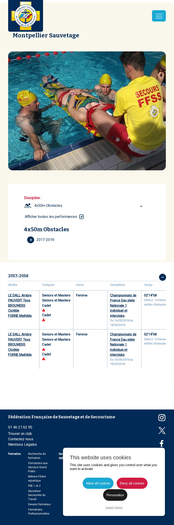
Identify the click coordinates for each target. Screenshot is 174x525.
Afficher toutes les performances (51, 216)
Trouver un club (20, 433)
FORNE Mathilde (20, 316)
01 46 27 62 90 (20, 427)
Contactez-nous (20, 439)
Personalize (115, 495)
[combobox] (89, 206)
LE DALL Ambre (19, 295)
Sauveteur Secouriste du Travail (37, 495)
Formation (14, 453)
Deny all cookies (132, 483)
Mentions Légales (22, 444)
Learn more (114, 507)
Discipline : (32, 198)
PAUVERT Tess (19, 300)
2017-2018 (45, 240)
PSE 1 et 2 (34, 485)
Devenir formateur (39, 504)
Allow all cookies (98, 483)
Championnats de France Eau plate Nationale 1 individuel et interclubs (123, 305)
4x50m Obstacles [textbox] (48, 205)
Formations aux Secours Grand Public (38, 467)
